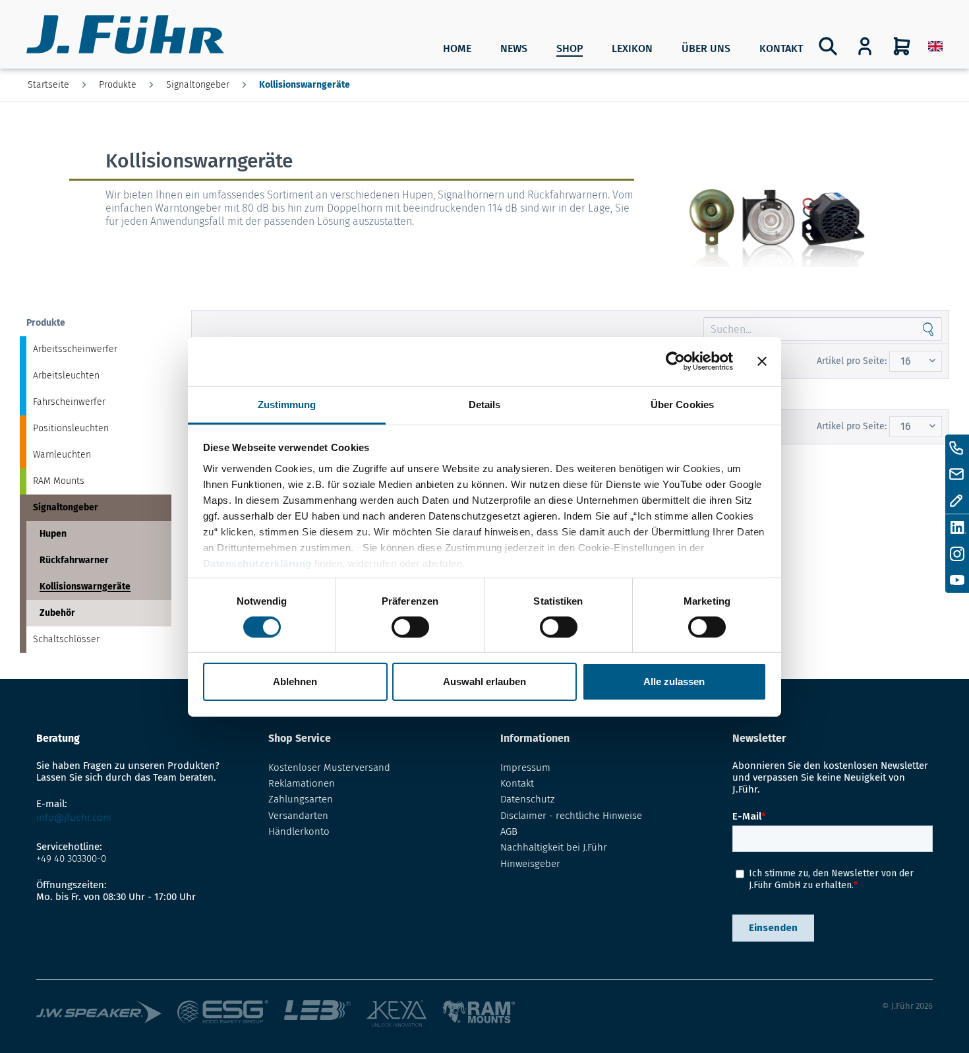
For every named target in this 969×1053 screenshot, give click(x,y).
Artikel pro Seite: (852, 361)
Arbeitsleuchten (66, 375)
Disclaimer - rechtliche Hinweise (571, 816)
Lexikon (632, 48)
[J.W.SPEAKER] (99, 1013)
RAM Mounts (58, 481)
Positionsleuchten (71, 428)
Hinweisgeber (530, 864)
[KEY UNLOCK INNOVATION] (396, 1013)
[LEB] (317, 1013)
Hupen (53, 533)
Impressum (525, 767)
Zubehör (57, 612)
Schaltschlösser (66, 639)
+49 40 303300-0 (71, 858)
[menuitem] (935, 46)
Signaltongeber (65, 507)
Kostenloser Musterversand (329, 767)
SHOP (569, 48)
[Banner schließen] (762, 361)
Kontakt (781, 48)
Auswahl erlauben (484, 681)
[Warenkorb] (901, 46)
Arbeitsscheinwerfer (75, 349)
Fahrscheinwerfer (69, 401)
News (513, 48)
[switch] (410, 627)
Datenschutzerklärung (257, 562)
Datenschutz (527, 799)
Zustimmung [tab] (287, 403)
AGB (508, 831)
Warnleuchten (62, 454)
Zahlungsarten (300, 799)
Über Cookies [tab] (682, 403)
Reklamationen (301, 783)
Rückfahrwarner (74, 560)
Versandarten (298, 816)
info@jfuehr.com (73, 818)
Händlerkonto (299, 831)
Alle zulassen (674, 681)
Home (457, 48)
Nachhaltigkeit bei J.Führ (553, 847)
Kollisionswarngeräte (85, 586)
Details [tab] (485, 403)
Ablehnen (295, 681)
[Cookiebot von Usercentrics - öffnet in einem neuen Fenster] (675, 361)
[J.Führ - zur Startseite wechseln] (125, 36)
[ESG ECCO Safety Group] (223, 1013)
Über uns (706, 48)
